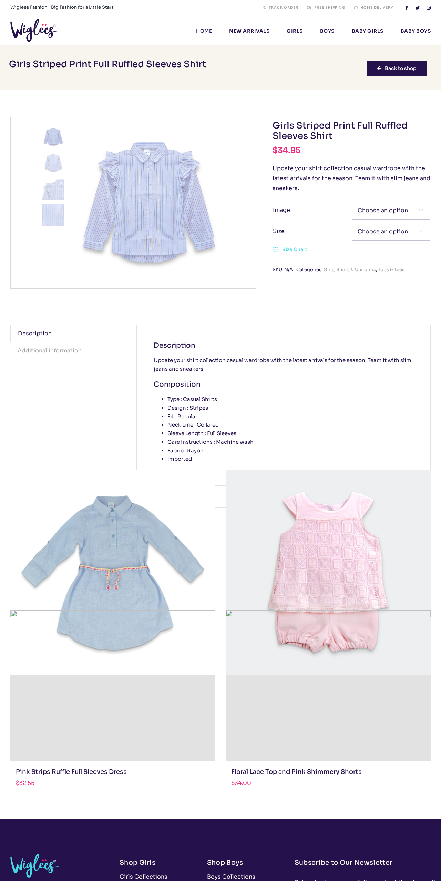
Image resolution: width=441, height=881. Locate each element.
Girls (329, 270)
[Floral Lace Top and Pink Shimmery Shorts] (328, 712)
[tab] (34, 333)
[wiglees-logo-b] (34, 21)
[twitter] (418, 8)
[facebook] (406, 8)
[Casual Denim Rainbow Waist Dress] (112, 573)
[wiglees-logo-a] (34, 856)
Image (281, 210)
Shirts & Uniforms (356, 270)
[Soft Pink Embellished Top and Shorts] (328, 573)
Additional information (50, 350)
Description (35, 333)
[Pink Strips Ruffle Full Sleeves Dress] (112, 712)
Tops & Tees (391, 270)
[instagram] (429, 8)
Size (279, 231)
